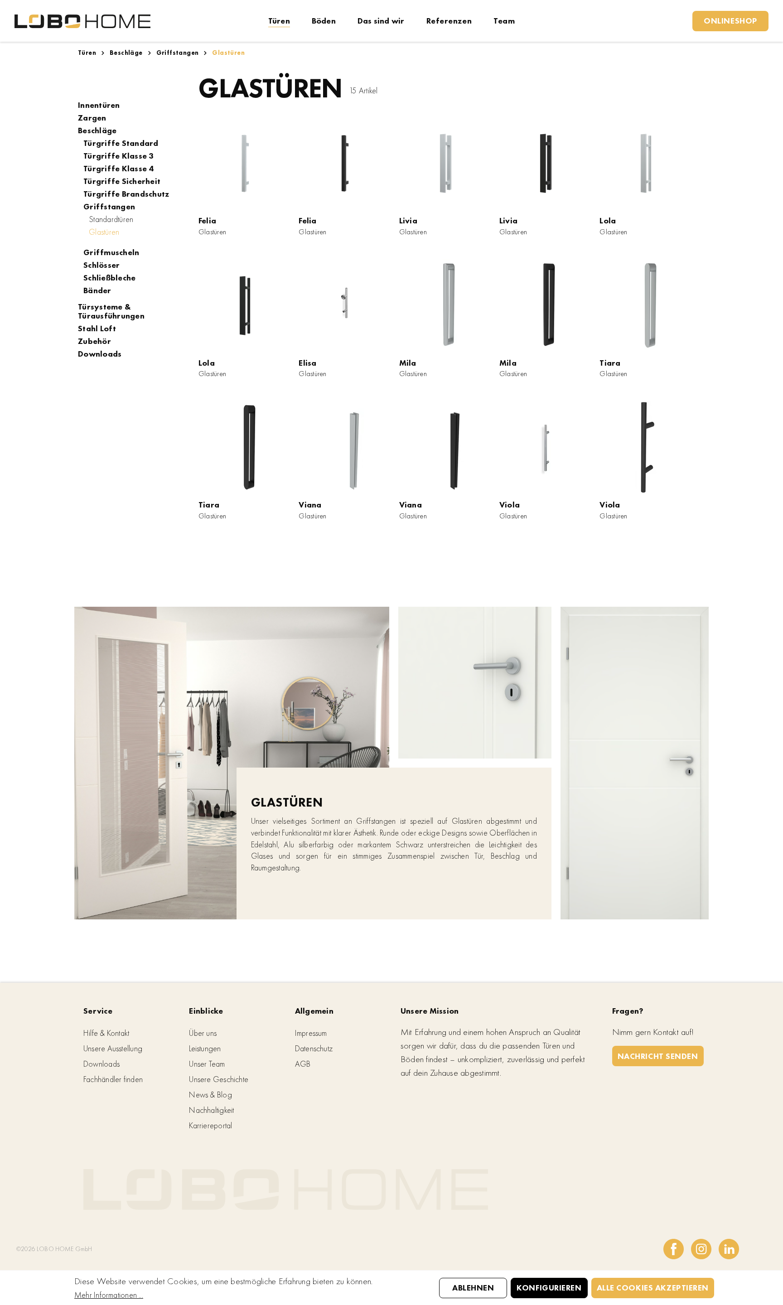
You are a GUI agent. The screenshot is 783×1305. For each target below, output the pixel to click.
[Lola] (645, 163)
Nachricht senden (658, 1056)
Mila (407, 363)
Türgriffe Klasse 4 (118, 168)
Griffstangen (109, 206)
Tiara (609, 363)
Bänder (97, 290)
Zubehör (94, 341)
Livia (408, 220)
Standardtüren (111, 219)
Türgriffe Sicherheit (121, 181)
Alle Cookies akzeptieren (653, 1287)
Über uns (203, 1033)
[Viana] (345, 447)
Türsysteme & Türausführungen (111, 311)
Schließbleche (109, 277)
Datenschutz (314, 1048)
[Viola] (545, 447)
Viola (509, 504)
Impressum (311, 1033)
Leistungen (205, 1048)
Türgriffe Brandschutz (126, 193)
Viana (310, 504)
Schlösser (101, 265)
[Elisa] (345, 305)
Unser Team (207, 1063)
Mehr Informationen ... (108, 1295)
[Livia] (445, 163)
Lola (607, 220)
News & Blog (210, 1094)
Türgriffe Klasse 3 (118, 155)
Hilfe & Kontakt (106, 1033)
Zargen (92, 117)
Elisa (307, 363)
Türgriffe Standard (121, 143)
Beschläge (97, 130)
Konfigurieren (549, 1287)
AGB (303, 1063)
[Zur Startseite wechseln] (82, 21)
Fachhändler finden (113, 1079)
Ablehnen (473, 1287)
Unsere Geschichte (218, 1079)
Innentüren (99, 105)
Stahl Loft (97, 328)
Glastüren (104, 232)
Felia (207, 220)
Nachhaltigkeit (211, 1110)
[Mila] (445, 305)
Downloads (99, 353)
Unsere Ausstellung (112, 1048)
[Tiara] (645, 305)
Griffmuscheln (111, 252)
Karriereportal (210, 1125)
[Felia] (244, 163)
